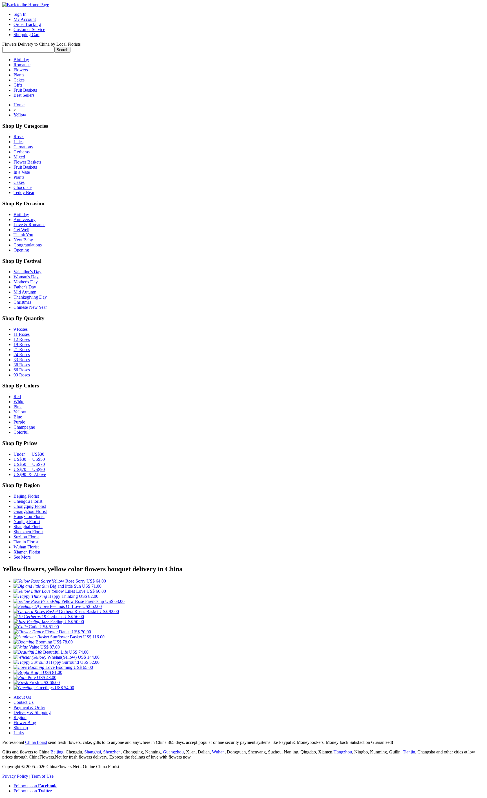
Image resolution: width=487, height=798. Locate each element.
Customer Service (29, 29)
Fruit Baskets (25, 90)
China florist (36, 742)
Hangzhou (342, 751)
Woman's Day (26, 276)
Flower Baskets (27, 162)
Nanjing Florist (27, 521)
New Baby (23, 239)
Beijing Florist (26, 496)
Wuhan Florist (26, 547)
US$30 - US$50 (29, 459)
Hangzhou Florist (29, 516)
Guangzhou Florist (30, 511)
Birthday (21, 59)
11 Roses (22, 334)
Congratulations (28, 245)
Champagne (24, 427)
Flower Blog (25, 722)
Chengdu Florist (28, 501)
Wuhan (218, 751)
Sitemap (21, 727)
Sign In (20, 14)
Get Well (21, 229)
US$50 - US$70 (29, 464)
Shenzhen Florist (28, 531)
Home (19, 104)
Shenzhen (112, 751)
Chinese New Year (30, 307)
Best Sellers (24, 95)
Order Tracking (27, 24)
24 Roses (22, 354)
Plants (19, 74)
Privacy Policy (15, 776)
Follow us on (35, 785)
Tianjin (409, 751)
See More (22, 557)
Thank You (23, 234)
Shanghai (92, 751)
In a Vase (22, 172)
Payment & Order (29, 707)
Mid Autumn (25, 292)
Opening (21, 250)
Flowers (21, 69)
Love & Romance (29, 224)
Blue (18, 417)
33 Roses (22, 359)
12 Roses (22, 339)
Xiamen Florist (27, 552)
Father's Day (25, 287)
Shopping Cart (26, 34)
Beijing (56, 751)
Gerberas (22, 151)
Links (19, 732)
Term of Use (42, 776)
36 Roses (22, 364)
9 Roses (21, 329)
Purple (19, 422)
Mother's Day (26, 281)
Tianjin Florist (26, 541)
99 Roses (22, 374)
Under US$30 (29, 454)
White (19, 401)
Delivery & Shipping (32, 712)
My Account (25, 19)
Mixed (19, 157)
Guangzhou (173, 751)
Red (17, 396)
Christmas (22, 302)
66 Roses (22, 369)
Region (20, 717)
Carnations (23, 146)
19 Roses (22, 344)
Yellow (20, 411)
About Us (22, 697)
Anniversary (25, 219)
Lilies (18, 141)
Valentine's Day (27, 271)
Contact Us (24, 702)
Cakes (19, 80)
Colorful (21, 432)
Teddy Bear (24, 192)
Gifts (18, 85)
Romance (22, 64)
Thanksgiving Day (30, 297)
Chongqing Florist (30, 506)
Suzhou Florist (26, 536)
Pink (18, 406)
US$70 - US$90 (29, 469)
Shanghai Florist (28, 526)
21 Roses (22, 349)
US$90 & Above (30, 474)
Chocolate (23, 187)
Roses (19, 136)
